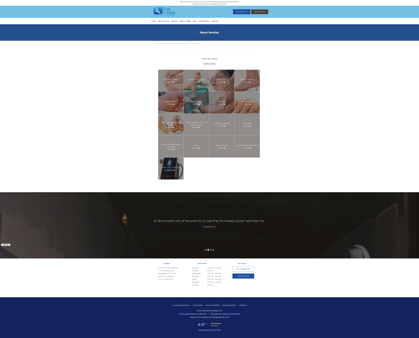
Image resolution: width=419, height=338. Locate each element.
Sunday (202, 285)
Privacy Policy (198, 305)
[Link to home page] (161, 12)
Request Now (243, 276)
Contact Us (243, 305)
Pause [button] (6, 245)
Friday (206, 279)
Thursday (206, 276)
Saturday (206, 282)
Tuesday (202, 270)
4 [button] (213, 249)
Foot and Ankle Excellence (166, 44)
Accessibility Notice (229, 305)
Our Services (195, 44)
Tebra (219, 330)
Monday (206, 268)
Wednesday (206, 273)
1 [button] (205, 249)
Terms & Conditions (212, 305)
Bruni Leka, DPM (183, 44)
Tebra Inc (187, 305)
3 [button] (210, 249)
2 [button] (208, 249)
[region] (209, 223)
